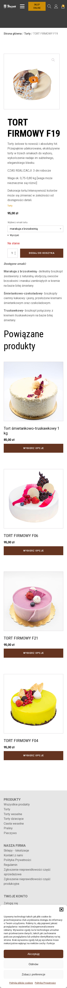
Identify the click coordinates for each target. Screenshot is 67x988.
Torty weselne (13, 814)
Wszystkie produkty (17, 804)
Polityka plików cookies (21, 983)
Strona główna (13, 33)
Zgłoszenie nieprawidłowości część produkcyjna (27, 881)
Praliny (8, 828)
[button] (61, 909)
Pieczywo (10, 833)
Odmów (33, 964)
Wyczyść (14, 235)
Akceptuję (34, 954)
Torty (27, 33)
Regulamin (10, 865)
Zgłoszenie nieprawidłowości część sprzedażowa (27, 872)
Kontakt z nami (13, 855)
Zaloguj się (11, 903)
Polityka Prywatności (45, 983)
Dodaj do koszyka (42, 253)
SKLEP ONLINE (37, 6)
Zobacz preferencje (33, 974)
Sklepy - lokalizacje (16, 850)
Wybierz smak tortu (18, 222)
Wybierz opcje (33, 448)
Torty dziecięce (14, 819)
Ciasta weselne (14, 823)
